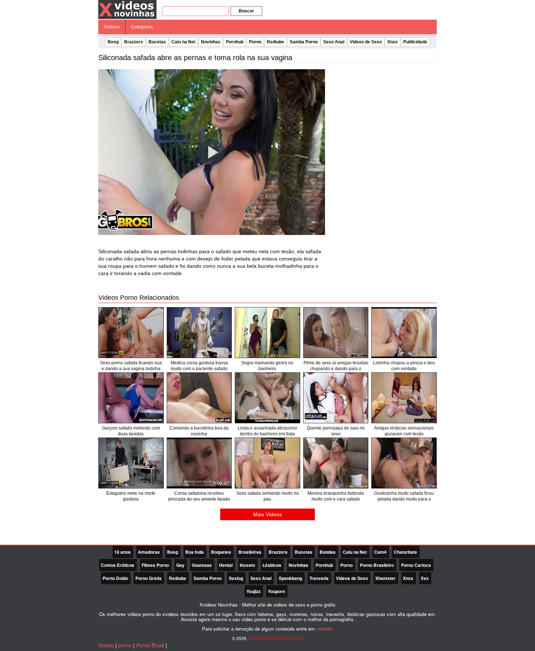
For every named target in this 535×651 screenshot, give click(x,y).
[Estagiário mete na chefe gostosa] (131, 463)
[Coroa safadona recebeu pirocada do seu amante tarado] (199, 463)
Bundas (328, 552)
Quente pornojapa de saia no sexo (336, 430)
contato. (324, 628)
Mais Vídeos (267, 514)
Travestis (319, 578)
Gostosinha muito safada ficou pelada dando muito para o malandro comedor (404, 499)
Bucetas (157, 41)
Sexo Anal (333, 41)
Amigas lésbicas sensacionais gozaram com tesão (404, 430)
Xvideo (106, 645)
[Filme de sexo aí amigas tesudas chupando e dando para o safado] (336, 332)
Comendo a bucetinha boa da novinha (199, 430)
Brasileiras (249, 552)
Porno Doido (115, 578)
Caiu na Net (183, 41)
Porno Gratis (148, 578)
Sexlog (236, 578)
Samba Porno (304, 41)
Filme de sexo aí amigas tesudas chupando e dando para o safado (336, 368)
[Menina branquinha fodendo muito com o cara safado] (336, 463)
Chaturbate (405, 552)
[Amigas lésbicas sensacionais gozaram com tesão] (404, 398)
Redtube (275, 41)
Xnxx (392, 41)
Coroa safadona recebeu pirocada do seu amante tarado (199, 496)
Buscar (246, 10)
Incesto (247, 565)
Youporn (276, 591)
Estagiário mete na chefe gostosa (130, 496)
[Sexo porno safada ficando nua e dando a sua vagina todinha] (131, 332)
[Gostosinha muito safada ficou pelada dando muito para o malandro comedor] (404, 463)
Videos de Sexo (366, 41)
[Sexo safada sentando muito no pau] (267, 463)
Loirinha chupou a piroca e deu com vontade (404, 365)
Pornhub (234, 41)
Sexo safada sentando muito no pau (267, 496)
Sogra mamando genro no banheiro (267, 365)
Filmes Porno (155, 565)
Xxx (425, 578)
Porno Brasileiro (377, 565)
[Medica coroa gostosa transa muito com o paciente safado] (199, 332)
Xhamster (385, 578)
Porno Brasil (150, 645)
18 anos (122, 552)
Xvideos (112, 27)
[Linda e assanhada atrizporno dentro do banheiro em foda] (267, 398)
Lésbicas (271, 565)
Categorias (142, 27)
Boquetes (221, 552)
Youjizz (253, 591)
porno (125, 645)
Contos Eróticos (117, 565)
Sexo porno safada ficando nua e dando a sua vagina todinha (131, 365)
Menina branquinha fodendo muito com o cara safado (336, 496)
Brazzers (133, 41)
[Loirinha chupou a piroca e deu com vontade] (404, 332)
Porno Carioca (416, 565)
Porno (255, 41)
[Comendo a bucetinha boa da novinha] (199, 398)
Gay (180, 565)
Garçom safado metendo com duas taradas (131, 430)
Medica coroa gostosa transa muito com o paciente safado (199, 365)
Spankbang (290, 578)
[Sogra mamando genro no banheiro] (267, 332)
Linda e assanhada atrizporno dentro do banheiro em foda (267, 430)
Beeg (113, 41)
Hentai (226, 565)
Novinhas (211, 41)
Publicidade (415, 41)
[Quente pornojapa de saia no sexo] (336, 398)
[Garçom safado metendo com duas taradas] (131, 398)
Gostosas (202, 565)
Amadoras (149, 552)
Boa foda (194, 552)
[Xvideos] (127, 9)
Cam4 (380, 552)
